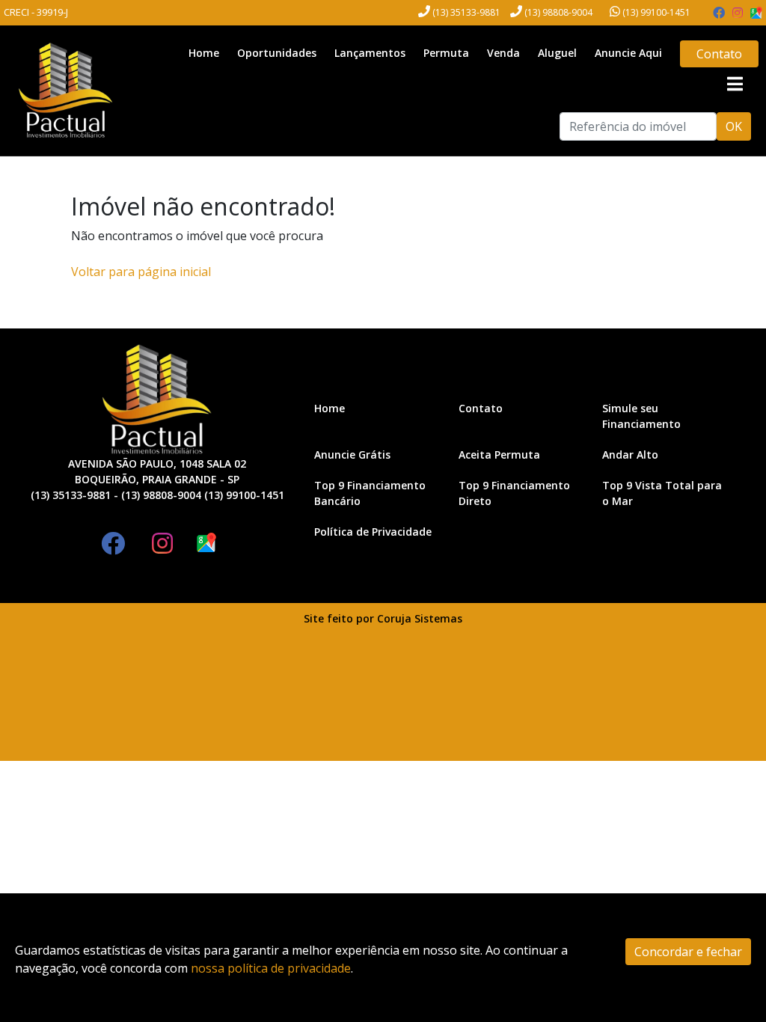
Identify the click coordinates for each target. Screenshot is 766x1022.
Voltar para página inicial (141, 271)
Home (204, 53)
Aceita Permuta (499, 454)
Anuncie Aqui (628, 53)
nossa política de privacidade (271, 968)
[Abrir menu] (734, 83)
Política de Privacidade (373, 531)
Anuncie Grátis (352, 454)
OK (734, 126)
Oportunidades (276, 53)
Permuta (446, 53)
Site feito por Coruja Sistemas (383, 618)
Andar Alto (630, 454)
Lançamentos (369, 53)
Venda (503, 53)
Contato (719, 54)
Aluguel (557, 53)
